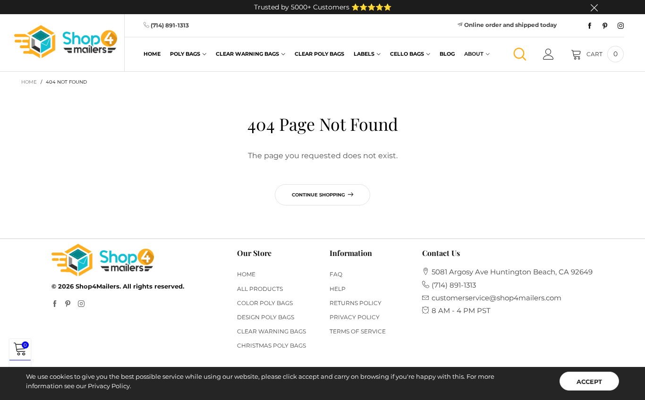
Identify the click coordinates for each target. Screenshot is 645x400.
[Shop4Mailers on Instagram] (81, 304)
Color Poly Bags (265, 302)
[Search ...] (520, 54)
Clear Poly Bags (319, 54)
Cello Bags (407, 54)
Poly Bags (185, 54)
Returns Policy (356, 302)
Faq (336, 274)
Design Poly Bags (265, 317)
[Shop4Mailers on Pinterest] (68, 304)
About (474, 54)
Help (338, 288)
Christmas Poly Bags (271, 345)
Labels (364, 54)
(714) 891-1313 (170, 25)
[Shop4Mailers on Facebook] (54, 304)
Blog (447, 54)
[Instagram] (620, 26)
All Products (260, 288)
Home (152, 54)
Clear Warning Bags (247, 54)
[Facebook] (589, 26)
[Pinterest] (605, 26)
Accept (589, 381)
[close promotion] (594, 7)
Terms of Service (358, 331)
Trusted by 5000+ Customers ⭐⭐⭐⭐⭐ (322, 7)
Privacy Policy (355, 317)
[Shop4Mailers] (65, 41)
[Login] (548, 54)
